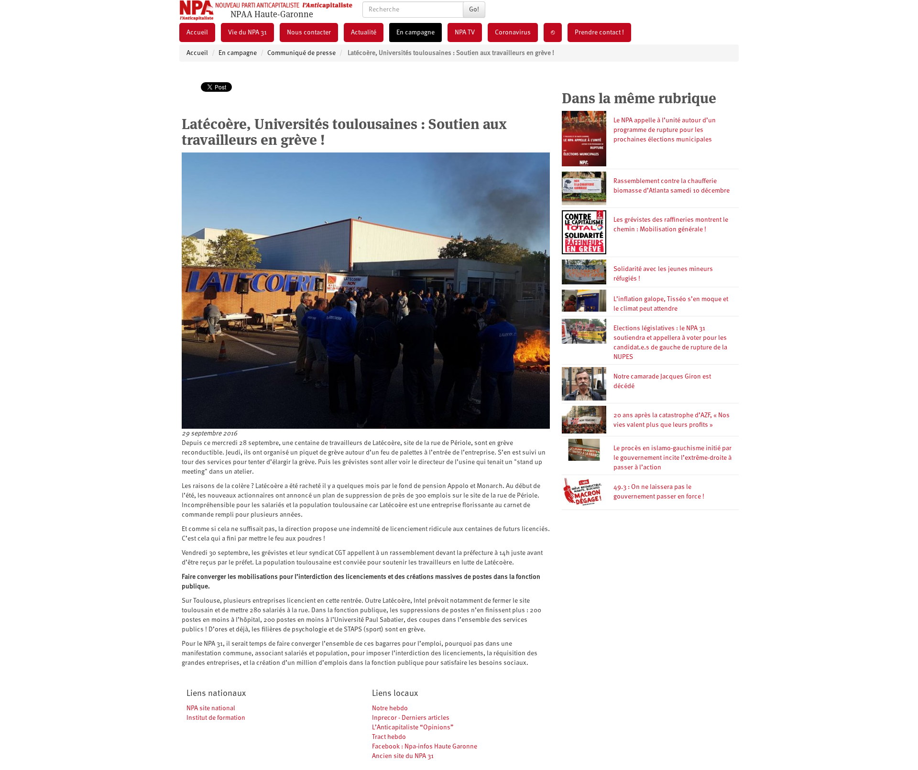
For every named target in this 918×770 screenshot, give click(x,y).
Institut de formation (215, 718)
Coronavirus (513, 32)
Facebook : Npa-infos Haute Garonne (424, 746)
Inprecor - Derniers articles (410, 718)
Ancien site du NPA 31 (403, 756)
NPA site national (210, 708)
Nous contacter (309, 32)
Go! (474, 9)
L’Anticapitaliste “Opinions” (413, 727)
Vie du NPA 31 (247, 32)
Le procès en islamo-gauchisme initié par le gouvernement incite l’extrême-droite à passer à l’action (672, 458)
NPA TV (465, 32)
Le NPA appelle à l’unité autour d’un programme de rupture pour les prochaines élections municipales (664, 130)
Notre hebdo (390, 708)
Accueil (197, 32)
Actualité (363, 32)
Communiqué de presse (301, 53)
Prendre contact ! (599, 32)
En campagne (415, 32)
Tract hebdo (389, 737)
